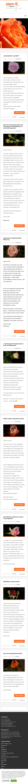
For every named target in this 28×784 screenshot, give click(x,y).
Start (2, 768)
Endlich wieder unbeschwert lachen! (13, 418)
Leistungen (3, 758)
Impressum (4, 755)
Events (2, 747)
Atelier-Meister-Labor (6, 743)
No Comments (22, 117)
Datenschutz (4, 745)
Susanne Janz (18, 242)
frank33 (18, 521)
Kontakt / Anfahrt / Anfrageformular (9, 757)
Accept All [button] (14, 780)
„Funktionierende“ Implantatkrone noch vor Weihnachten (13, 344)
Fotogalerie (3, 749)
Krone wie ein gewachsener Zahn (12, 653)
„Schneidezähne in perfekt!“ (11, 56)
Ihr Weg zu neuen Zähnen (7, 753)
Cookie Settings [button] (6, 780)
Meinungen (14, 230)
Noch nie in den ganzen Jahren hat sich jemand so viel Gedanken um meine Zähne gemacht (13, 126)
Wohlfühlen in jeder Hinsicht (11, 581)
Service (3, 766)
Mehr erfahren (19, 112)
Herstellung (4, 751)
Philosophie (4, 764)
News (2, 762)
